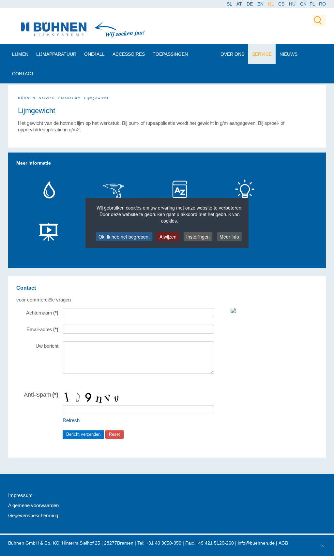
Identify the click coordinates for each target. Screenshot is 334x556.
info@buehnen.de (256, 543)
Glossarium (69, 98)
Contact (23, 73)
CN (304, 4)
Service (262, 54)
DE (250, 4)
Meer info (229, 236)
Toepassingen (170, 54)
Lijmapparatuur (56, 54)
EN (261, 4)
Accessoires (129, 54)
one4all (94, 54)
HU (293, 4)
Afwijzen (167, 236)
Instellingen (198, 236)
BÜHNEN (27, 98)
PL (312, 4)
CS (282, 4)
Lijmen (20, 54)
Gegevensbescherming (33, 515)
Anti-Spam (41, 394)
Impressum (20, 495)
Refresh (71, 420)
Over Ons (232, 54)
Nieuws (288, 54)
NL (271, 4)
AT (239, 4)
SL (230, 4)
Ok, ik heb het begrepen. (124, 236)
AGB (283, 543)
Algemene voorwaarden (33, 505)
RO (322, 4)
